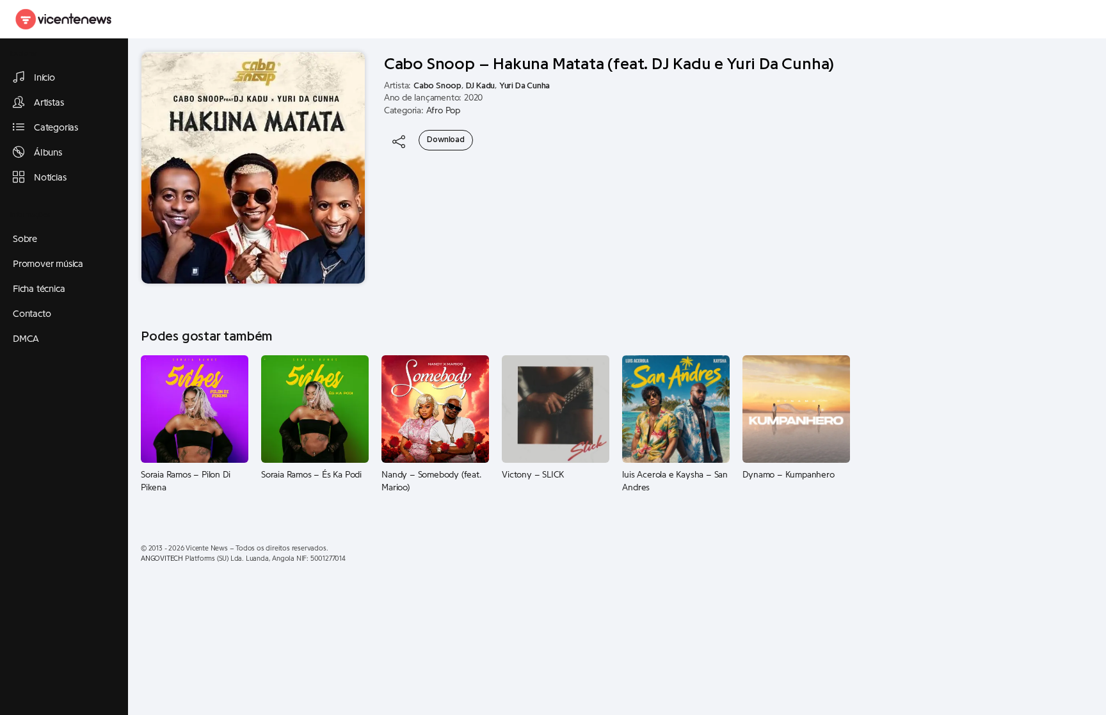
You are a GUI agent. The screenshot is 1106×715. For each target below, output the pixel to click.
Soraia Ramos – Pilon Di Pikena (185, 481)
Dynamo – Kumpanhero (788, 474)
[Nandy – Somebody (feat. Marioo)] (435, 409)
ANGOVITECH (162, 558)
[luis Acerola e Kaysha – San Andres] (676, 409)
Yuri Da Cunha (524, 85)
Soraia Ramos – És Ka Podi (311, 474)
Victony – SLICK (533, 474)
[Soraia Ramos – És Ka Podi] (315, 409)
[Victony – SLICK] (555, 409)
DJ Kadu (480, 85)
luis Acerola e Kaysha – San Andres (675, 481)
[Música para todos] (64, 19)
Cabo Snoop (437, 85)
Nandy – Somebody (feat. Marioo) (431, 481)
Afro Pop (443, 110)
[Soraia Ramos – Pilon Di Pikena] (194, 409)
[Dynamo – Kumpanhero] (796, 409)
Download (445, 139)
